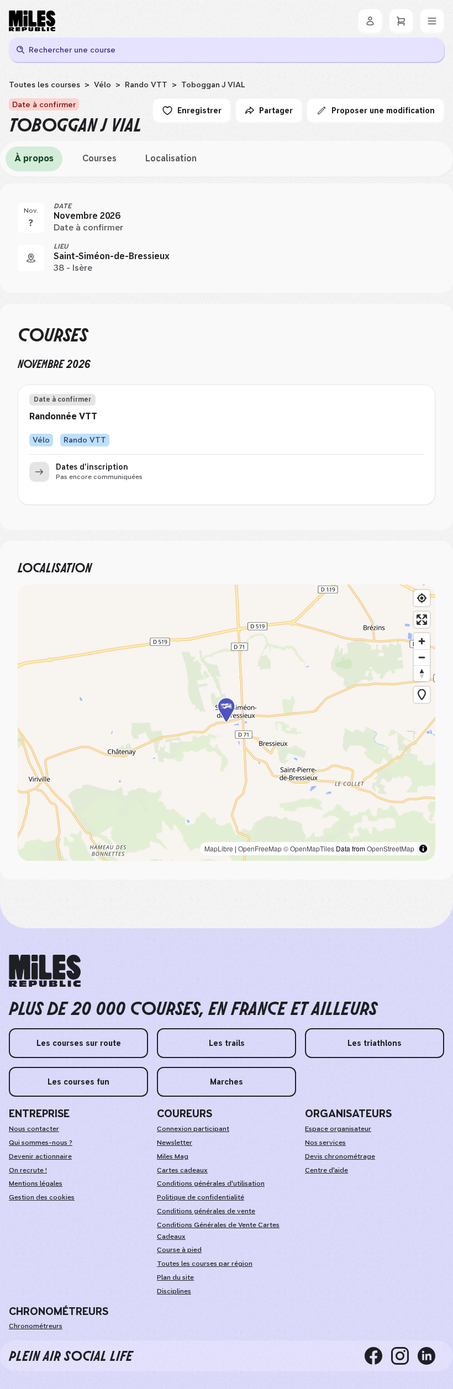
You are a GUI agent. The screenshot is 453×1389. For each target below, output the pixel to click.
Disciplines (174, 1291)
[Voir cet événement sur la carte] (31, 258)
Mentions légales (35, 1183)
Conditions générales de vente (206, 1211)
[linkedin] (431, 1356)
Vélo (102, 84)
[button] (226, 723)
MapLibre (218, 848)
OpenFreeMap (260, 848)
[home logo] (45, 971)
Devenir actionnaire (40, 1156)
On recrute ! (28, 1170)
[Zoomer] (422, 641)
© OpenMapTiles (308, 848)
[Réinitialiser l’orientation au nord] (422, 673)
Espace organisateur (338, 1129)
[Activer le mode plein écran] (422, 620)
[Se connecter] (370, 21)
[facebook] (378, 1356)
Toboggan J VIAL (213, 84)
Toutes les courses (44, 84)
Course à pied (179, 1250)
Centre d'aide (326, 1170)
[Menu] (432, 21)
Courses (99, 158)
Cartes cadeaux (182, 1170)
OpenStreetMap (390, 848)
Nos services (325, 1142)
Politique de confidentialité (200, 1197)
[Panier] (401, 21)
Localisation (171, 158)
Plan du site (175, 1277)
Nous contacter (34, 1129)
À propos (34, 158)
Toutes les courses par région (204, 1263)
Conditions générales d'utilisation (211, 1183)
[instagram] (404, 1356)
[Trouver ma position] (422, 598)
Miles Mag (172, 1156)
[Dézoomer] (422, 657)
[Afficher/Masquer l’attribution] (423, 848)
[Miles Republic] (32, 20)
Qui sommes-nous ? (40, 1142)
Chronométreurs (35, 1326)
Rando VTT (146, 84)
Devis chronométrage (340, 1156)
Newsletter (174, 1142)
